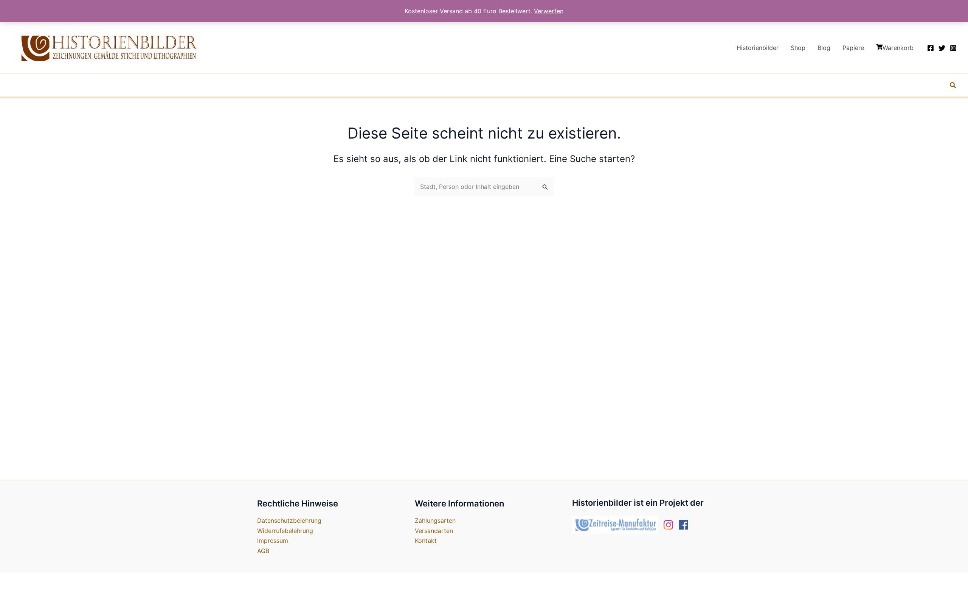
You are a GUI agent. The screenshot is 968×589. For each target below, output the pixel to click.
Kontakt (426, 540)
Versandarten (434, 530)
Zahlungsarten (435, 520)
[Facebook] (930, 48)
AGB (263, 551)
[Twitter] (942, 48)
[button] (953, 86)
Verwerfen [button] (548, 11)
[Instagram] (953, 48)
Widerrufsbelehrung (285, 530)
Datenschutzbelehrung (289, 520)
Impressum (272, 540)
